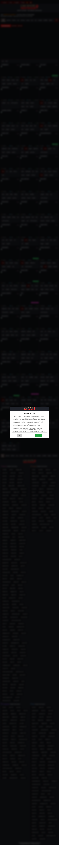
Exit (19, 435)
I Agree (38, 435)
